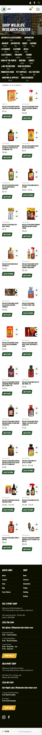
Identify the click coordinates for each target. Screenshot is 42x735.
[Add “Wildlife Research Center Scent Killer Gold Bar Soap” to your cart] (16, 93)
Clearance (5, 49)
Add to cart (7, 116)
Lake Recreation (8, 66)
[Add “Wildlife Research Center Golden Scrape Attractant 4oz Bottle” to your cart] (16, 408)
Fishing (29, 55)
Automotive (15, 43)
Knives (31, 60)
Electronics (6, 55)
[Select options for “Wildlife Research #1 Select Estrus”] (36, 447)
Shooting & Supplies (10, 78)
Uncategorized (27, 78)
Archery (5, 43)
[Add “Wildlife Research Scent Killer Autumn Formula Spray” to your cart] (36, 93)
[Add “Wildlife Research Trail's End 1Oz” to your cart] (16, 524)
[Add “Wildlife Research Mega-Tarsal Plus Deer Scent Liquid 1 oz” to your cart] (36, 408)
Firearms (18, 55)
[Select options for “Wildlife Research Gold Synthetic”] (16, 250)
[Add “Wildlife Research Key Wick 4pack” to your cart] (16, 211)
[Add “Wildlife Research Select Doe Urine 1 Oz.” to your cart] (36, 368)
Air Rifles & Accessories (11, 38)
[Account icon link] (30, 3)
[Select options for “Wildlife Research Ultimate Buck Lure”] (36, 290)
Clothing (16, 49)
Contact (4, 580)
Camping (33, 43)
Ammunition (29, 38)
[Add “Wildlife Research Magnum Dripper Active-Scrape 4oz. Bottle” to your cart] (36, 524)
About (4, 575)
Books (24, 43)
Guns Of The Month (8, 60)
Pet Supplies (21, 72)
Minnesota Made (7, 72)
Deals (26, 49)
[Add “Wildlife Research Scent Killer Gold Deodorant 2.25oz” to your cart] (16, 329)
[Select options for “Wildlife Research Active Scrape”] (36, 487)
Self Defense (34, 72)
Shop (3, 584)
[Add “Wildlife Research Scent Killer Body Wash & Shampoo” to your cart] (16, 172)
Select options (28, 195)
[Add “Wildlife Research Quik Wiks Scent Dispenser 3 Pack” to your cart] (36, 329)
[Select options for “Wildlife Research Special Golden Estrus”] (16, 487)
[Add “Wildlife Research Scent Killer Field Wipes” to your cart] (36, 132)
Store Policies (6, 592)
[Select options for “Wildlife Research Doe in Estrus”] (36, 172)
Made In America (24, 66)
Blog (3, 588)
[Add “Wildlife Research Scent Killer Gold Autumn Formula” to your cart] (16, 290)
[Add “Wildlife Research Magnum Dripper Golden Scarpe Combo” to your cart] (36, 211)
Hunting (22, 60)
